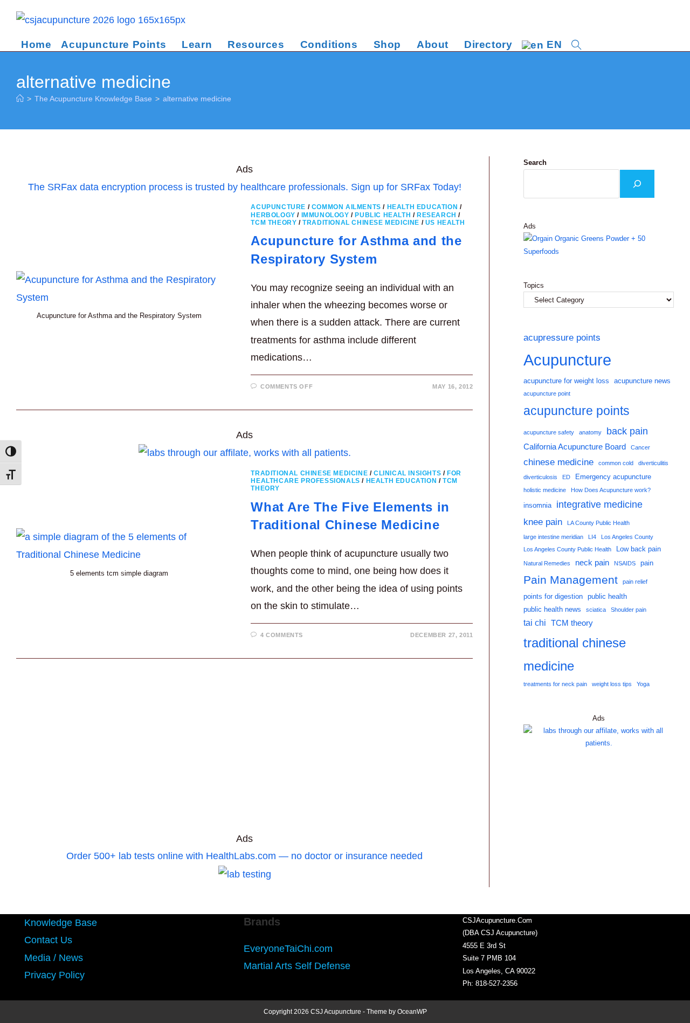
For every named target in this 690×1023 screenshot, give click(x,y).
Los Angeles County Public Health (567, 549)
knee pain (542, 521)
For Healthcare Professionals (356, 477)
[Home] (20, 98)
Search (535, 162)
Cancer (640, 447)
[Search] (637, 183)
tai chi (534, 622)
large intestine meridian (553, 537)
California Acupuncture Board (574, 447)
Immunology (325, 215)
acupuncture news (642, 381)
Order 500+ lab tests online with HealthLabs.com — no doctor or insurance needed (244, 856)
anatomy (590, 432)
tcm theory (273, 222)
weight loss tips (612, 684)
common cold (615, 463)
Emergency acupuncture (613, 477)
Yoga (643, 684)
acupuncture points (576, 411)
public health (607, 596)
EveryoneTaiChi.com (288, 948)
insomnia (537, 505)
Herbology (273, 215)
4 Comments (281, 635)
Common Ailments (346, 207)
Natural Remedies (546, 563)
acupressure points (562, 337)
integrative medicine (599, 504)
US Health (445, 222)
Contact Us (48, 940)
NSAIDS (625, 563)
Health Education (422, 207)
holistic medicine (544, 490)
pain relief (635, 581)
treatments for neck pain (555, 684)
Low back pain (638, 549)
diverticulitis (653, 463)
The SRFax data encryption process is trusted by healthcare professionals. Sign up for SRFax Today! (244, 187)
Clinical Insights (407, 473)
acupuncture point (546, 393)
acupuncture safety (548, 432)
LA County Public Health (598, 523)
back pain (627, 431)
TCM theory (572, 623)
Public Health (383, 215)
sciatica (596, 609)
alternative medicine (197, 98)
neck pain (592, 562)
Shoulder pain (628, 609)
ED (566, 477)
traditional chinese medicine (574, 654)
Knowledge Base (60, 922)
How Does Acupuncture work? (611, 490)
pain (646, 563)
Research (437, 215)
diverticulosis (540, 477)
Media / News (53, 957)
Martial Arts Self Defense (297, 965)
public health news (552, 609)
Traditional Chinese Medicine (360, 222)
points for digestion (553, 596)
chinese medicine (558, 462)
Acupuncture (278, 207)
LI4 (592, 537)
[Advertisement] (244, 750)
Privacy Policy (54, 975)
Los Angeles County (627, 537)
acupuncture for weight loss (566, 381)
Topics (533, 285)
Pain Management (570, 579)
